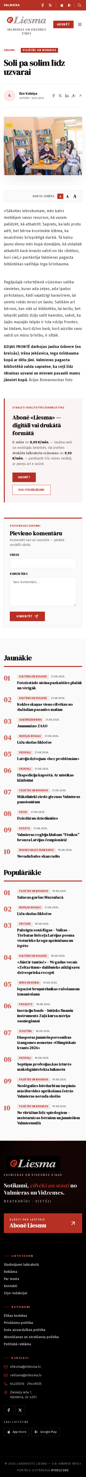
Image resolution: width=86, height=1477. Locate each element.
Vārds (15, 555)
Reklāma (10, 1272)
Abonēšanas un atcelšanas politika (31, 1337)
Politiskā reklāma (17, 1344)
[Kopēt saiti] (80, 96)
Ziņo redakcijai (15, 1293)
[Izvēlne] (79, 24)
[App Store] (62, 5)
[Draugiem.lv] (73, 96)
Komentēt (24, 616)
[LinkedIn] (67, 96)
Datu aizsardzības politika (24, 1330)
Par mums (11, 1279)
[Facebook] (42, 5)
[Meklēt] (78, 5)
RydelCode (60, 1470)
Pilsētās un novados (39, 50)
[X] (50, 5)
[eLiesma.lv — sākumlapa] (26, 20)
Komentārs (19, 574)
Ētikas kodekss (15, 1316)
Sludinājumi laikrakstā (21, 1265)
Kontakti (10, 1286)
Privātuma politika (18, 1323)
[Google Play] (69, 5)
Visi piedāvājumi (31, 490)
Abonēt (63, 24)
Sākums (9, 50)
